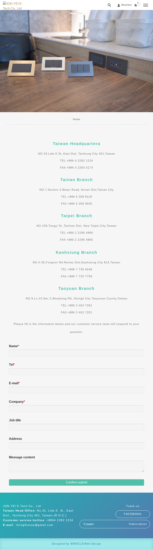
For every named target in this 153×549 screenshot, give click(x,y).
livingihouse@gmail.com (34, 524)
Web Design (92, 543)
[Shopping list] (135, 5)
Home (76, 119)
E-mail (13, 383)
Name (13, 346)
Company (16, 401)
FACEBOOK (132, 514)
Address (15, 438)
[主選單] (145, 5)
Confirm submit (76, 482)
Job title (15, 420)
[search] (110, 5)
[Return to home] (13, 6)
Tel (11, 364)
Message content (22, 457)
